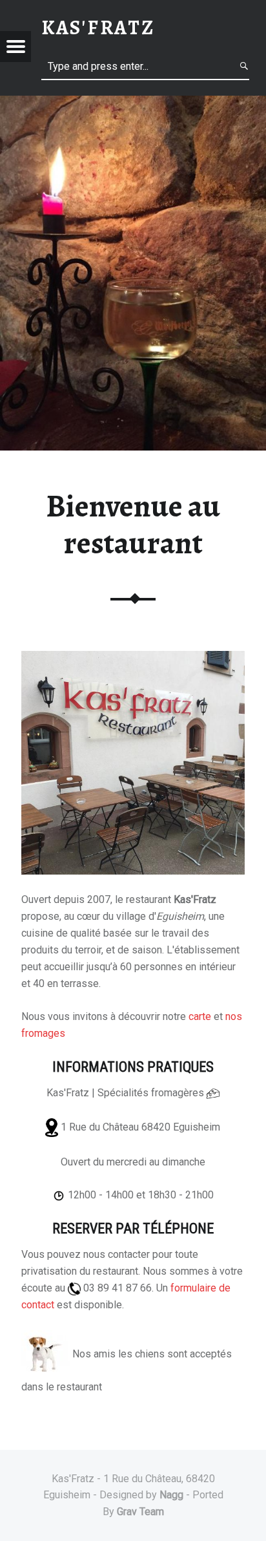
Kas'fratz (98, 27)
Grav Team (140, 1511)
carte (200, 1016)
